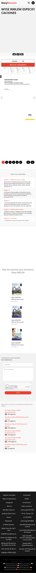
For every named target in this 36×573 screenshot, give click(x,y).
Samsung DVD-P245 (27, 510)
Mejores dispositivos (9, 499)
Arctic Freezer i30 (27, 514)
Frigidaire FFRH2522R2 (8, 552)
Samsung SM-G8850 (27, 521)
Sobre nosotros (27, 506)
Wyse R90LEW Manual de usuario (17, 298)
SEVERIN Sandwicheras (8, 534)
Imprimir (21, 54)
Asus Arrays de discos (8, 549)
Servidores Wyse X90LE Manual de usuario (16, 445)
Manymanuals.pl (11, 567)
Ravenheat (8, 521)
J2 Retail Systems (8, 525)
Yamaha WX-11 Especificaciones (27, 544)
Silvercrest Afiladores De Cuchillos (9, 538)
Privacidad (26, 495)
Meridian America (9, 510)
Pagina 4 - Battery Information (14, 209)
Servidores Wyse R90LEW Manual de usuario (17, 418)
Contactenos (27, 502)
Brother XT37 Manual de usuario (27, 550)
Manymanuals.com (11, 563)
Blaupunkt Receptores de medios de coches (8, 544)
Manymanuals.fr (11, 565)
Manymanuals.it (24, 565)
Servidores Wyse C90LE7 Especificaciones (13, 411)
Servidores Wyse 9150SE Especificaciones (13, 439)
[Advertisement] (18, 34)
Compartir (18, 54)
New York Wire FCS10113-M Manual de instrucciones (27, 538)
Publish (18, 393)
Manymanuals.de (25, 563)
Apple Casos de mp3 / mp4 (9, 529)
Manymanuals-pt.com (24, 569)
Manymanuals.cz (24, 567)
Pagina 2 (7, 190)
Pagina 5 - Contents (10, 218)
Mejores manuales (9, 495)
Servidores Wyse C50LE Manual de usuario (16, 425)
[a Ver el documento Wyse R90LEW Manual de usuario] (16, 289)
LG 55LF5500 (27, 517)
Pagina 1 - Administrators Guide (14, 180)
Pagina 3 (7, 201)
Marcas (9, 506)
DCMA (27, 499)
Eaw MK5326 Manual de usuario (27, 525)
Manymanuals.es (9, 569)
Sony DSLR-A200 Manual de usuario (27, 531)
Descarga (14, 54)
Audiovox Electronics (9, 514)
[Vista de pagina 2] (34, 98)
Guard (9, 517)
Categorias (9, 502)
